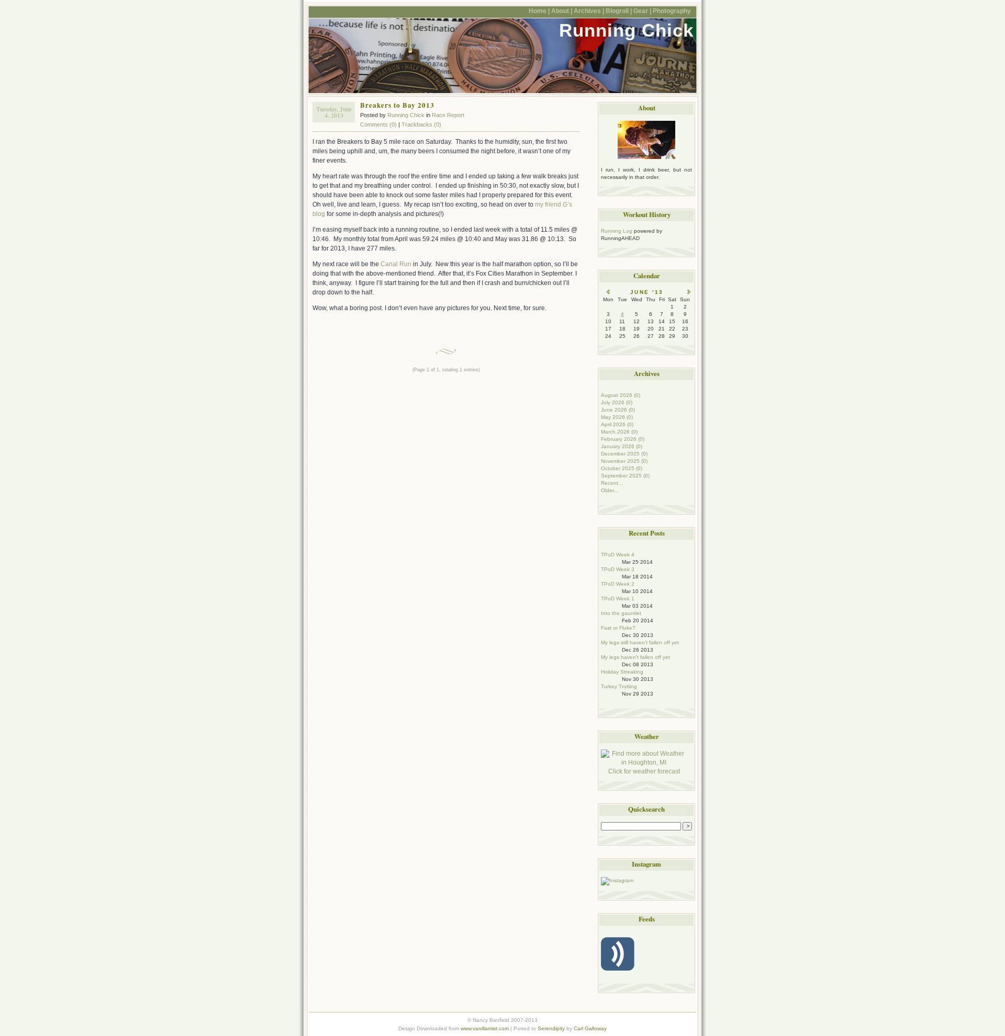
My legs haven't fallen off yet (635, 657)
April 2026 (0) (617, 424)
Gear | (642, 10)
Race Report (448, 115)
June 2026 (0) (618, 410)
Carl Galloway (590, 1028)
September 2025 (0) (625, 476)
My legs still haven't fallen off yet (640, 642)
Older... (609, 490)
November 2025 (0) (624, 461)
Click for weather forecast (644, 771)
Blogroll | (619, 10)
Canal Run (396, 264)
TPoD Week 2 (617, 584)
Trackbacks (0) (421, 124)
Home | (539, 10)
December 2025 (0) (624, 454)
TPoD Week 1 (617, 598)
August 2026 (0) (620, 395)
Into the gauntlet (621, 613)
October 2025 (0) (621, 468)
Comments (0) (378, 124)
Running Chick (626, 30)
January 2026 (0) (621, 446)
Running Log (616, 231)
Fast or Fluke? (618, 628)
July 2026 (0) (616, 402)
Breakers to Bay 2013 (397, 105)
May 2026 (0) (617, 417)
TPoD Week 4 (617, 554)
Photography (672, 10)
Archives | (589, 10)
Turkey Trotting (619, 686)
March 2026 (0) (619, 432)
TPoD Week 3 (617, 569)
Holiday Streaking (622, 672)
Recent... (612, 483)
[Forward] (689, 292)
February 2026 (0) (622, 439)
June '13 (647, 292)
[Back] (608, 292)
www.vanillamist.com (485, 1028)
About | (561, 10)
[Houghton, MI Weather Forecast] (644, 762)
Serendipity (551, 1028)
